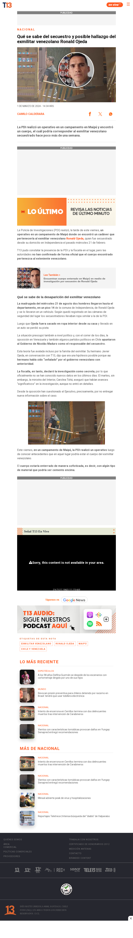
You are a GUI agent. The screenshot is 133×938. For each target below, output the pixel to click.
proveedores (11, 856)
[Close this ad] (130, 918)
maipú (83, 643)
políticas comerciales (17, 851)
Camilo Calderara (30, 114)
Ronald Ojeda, (75, 238)
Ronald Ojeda (65, 643)
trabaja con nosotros (83, 839)
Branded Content (80, 858)
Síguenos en (52, 599)
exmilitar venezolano (36, 643)
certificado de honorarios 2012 (89, 844)
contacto (75, 853)
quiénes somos (12, 839)
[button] (90, 114)
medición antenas (80, 849)
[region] (66, 929)
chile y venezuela (33, 649)
